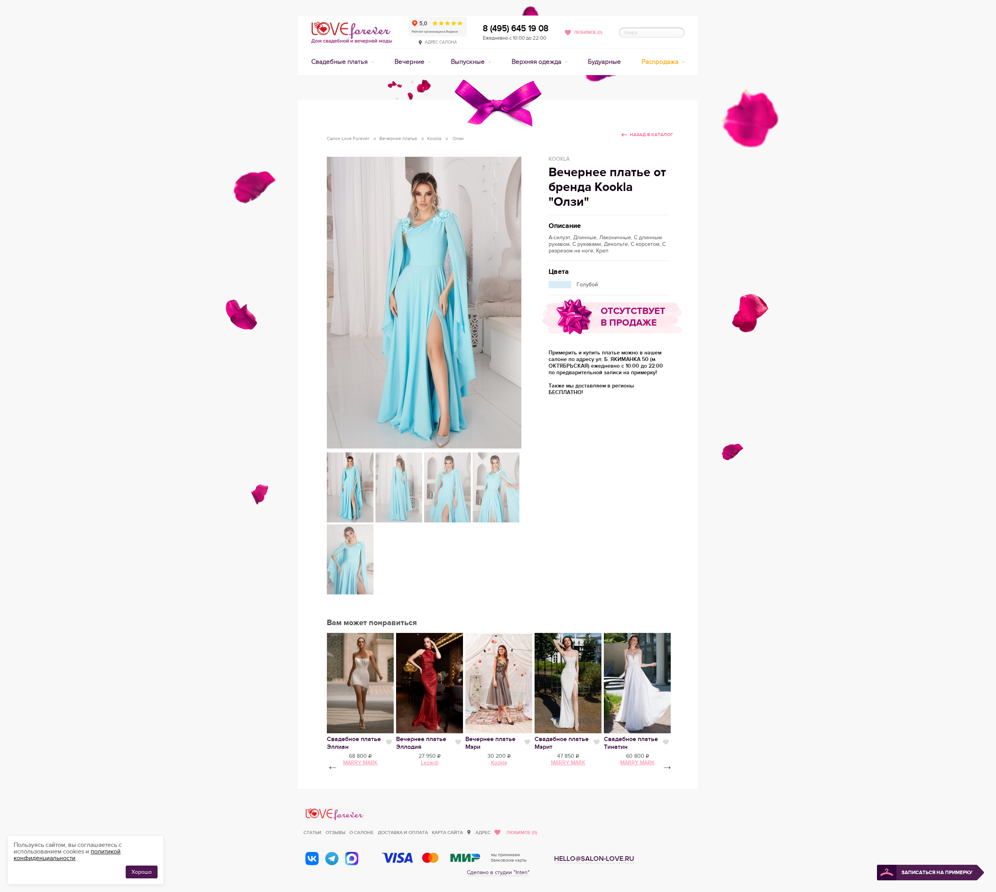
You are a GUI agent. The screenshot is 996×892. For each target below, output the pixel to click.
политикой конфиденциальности (67, 855)
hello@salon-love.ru (594, 859)
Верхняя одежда (537, 62)
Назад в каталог (651, 135)
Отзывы (335, 833)
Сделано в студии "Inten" (498, 872)
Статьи (312, 833)
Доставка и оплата (403, 833)
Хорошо (142, 872)
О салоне (361, 833)
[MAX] (351, 858)
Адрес (483, 833)
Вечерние (410, 62)
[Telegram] (331, 858)
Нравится (389, 742)
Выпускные (468, 62)
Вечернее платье (421, 743)
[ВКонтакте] (312, 858)
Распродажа (661, 62)
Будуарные (604, 62)
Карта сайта (447, 833)
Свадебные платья (340, 62)
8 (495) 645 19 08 (516, 28)
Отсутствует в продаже (633, 316)
